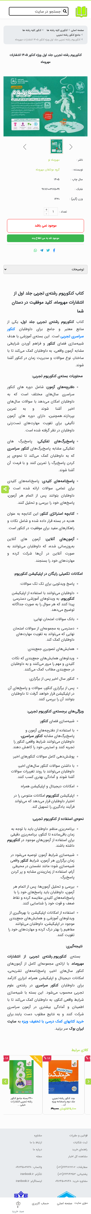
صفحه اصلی (77, 30)
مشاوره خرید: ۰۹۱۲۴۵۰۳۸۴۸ (71, 1181)
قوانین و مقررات (78, 1135)
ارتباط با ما (36, 1142)
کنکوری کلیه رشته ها (57, 30)
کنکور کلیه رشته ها (31, 30)
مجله (39, 1156)
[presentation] (5, 1082)
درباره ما (37, 1149)
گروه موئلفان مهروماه (48, 169)
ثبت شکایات (80, 1142)
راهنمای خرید (80, 1149)
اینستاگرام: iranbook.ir (29, 1181)
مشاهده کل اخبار (78, 1156)
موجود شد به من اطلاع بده (45, 238)
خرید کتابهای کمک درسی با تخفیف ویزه (53, 1021)
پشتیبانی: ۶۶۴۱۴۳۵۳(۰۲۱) (73, 1174)
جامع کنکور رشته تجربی (68, 35)
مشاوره (38, 1135)
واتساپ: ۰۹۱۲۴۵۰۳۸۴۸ (29, 1167)
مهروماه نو (54, 159)
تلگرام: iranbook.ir (31, 1174)
